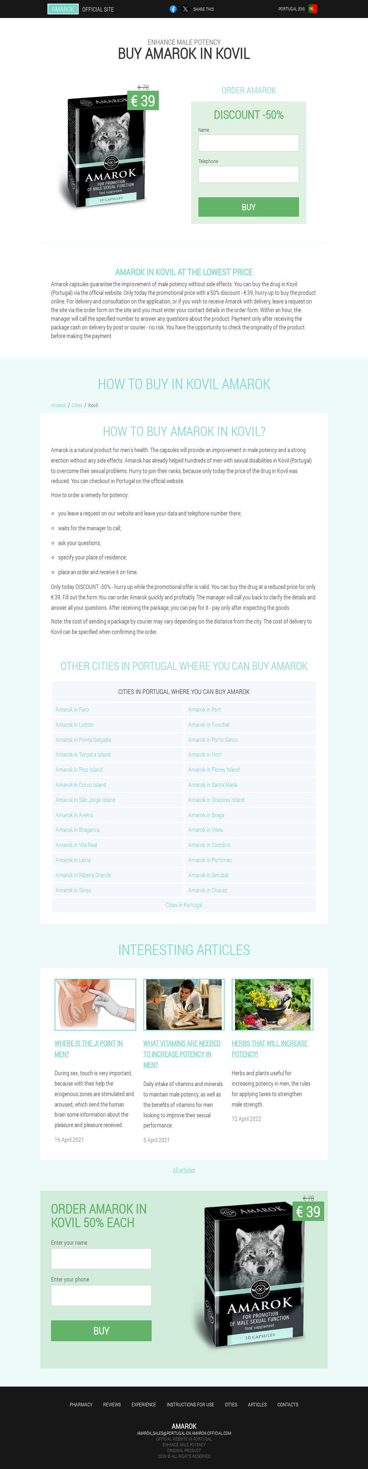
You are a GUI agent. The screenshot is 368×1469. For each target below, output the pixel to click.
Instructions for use (190, 1404)
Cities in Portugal (184, 905)
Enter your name (69, 1242)
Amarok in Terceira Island (83, 754)
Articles (257, 1404)
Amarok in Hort (205, 754)
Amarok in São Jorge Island (85, 799)
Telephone (208, 161)
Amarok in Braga (206, 815)
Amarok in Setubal (208, 875)
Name (203, 129)
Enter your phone (70, 1279)
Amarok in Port (204, 709)
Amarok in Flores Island (214, 769)
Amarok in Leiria (73, 860)
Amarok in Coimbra (209, 844)
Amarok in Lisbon (75, 724)
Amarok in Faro (72, 709)
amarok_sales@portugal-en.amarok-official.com (184, 1433)
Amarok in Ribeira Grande (83, 875)
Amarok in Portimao (210, 860)
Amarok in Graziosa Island (216, 799)
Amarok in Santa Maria (212, 784)
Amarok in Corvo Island (81, 784)
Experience (144, 1404)
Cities (231, 1404)
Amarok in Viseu (206, 829)
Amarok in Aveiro (74, 815)
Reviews (112, 1404)
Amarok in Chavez (207, 890)
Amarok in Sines (73, 890)
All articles (184, 1169)
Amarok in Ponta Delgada (83, 739)
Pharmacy (81, 1404)
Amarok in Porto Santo (213, 739)
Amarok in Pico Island (79, 769)
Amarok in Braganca (78, 829)
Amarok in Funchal (208, 724)
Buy (249, 207)
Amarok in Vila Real (76, 844)
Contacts (287, 1404)
